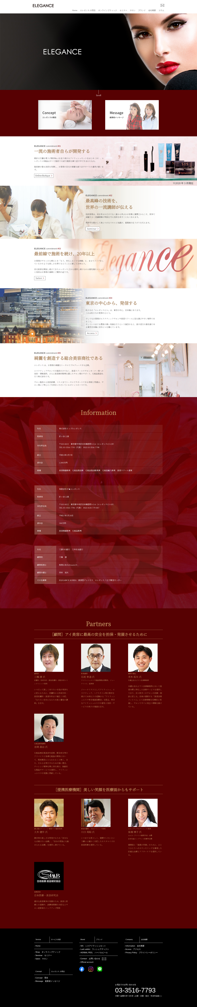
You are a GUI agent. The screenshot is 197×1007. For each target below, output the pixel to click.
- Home (37, 946)
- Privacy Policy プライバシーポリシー (141, 952)
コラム (161, 10)
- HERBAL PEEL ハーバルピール (93, 952)
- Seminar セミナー (43, 955)
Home (74, 10)
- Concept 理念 (41, 978)
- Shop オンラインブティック (47, 952)
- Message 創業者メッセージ (47, 981)
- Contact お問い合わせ (90, 959)
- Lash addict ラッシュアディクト (94, 949)
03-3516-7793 (135, 990)
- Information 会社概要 (134, 946)
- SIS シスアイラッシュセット (92, 946)
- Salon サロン (41, 959)
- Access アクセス (132, 949)
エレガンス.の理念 (88, 10)
